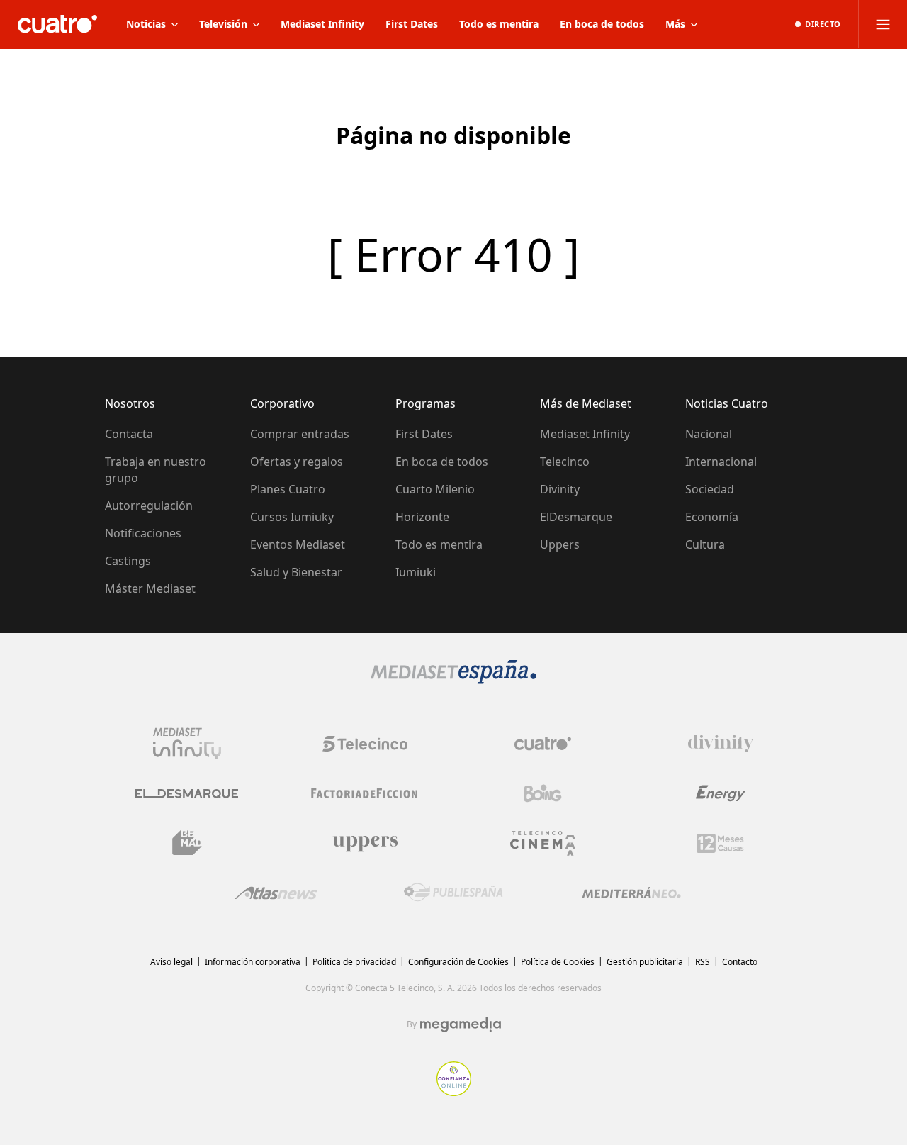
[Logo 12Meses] (720, 843)
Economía (711, 517)
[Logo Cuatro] (542, 743)
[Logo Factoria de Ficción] (365, 793)
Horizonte (422, 517)
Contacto (739, 962)
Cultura (705, 544)
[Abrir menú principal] (883, 24)
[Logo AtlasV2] (276, 893)
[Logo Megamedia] (460, 1024)
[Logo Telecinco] (364, 743)
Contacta (129, 434)
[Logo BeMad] (187, 843)
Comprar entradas (299, 434)
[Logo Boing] (543, 793)
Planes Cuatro (287, 489)
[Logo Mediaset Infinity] (187, 743)
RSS (702, 962)
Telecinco (565, 461)
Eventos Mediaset (297, 544)
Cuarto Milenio (435, 489)
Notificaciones (143, 533)
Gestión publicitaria (645, 962)
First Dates (424, 434)
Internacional (721, 461)
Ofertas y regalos (296, 461)
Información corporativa (252, 962)
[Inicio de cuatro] (57, 24)
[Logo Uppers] (365, 843)
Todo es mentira (439, 544)
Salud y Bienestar (296, 572)
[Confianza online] (453, 1092)
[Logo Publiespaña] (453, 892)
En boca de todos (441, 461)
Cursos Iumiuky (292, 517)
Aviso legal (171, 962)
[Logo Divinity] (720, 743)
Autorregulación (149, 505)
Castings (128, 561)
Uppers (560, 544)
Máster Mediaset (150, 588)
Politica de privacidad (354, 962)
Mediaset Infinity (585, 434)
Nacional (708, 434)
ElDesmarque (576, 517)
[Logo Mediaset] (453, 680)
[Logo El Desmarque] (186, 793)
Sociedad (709, 489)
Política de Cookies (558, 962)
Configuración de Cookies (458, 962)
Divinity (560, 489)
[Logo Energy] (720, 793)
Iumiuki (415, 572)
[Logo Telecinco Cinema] (542, 843)
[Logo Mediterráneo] (631, 892)
